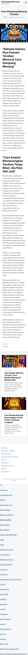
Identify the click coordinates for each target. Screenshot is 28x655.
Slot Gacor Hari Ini (6, 564)
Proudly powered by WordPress (9, 479)
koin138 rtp (3, 604)
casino (2, 544)
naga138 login (4, 589)
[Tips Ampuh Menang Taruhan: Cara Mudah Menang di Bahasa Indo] (14, 361)
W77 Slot (3, 468)
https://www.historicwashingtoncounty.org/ (13, 654)
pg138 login (4, 490)
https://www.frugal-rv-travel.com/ (10, 579)
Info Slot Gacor (5, 462)
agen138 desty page (6, 495)
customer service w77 (7, 549)
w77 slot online (5, 554)
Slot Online (5, 346)
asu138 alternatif (5, 619)
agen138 (2, 584)
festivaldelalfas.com (10, 2)
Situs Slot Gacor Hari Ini (7, 465)
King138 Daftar (5, 525)
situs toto (3, 639)
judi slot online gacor (6, 453)
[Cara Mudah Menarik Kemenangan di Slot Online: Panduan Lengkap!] (14, 403)
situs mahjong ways (6, 505)
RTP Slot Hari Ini (5, 471)
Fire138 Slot (4, 448)
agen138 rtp (4, 574)
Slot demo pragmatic (6, 559)
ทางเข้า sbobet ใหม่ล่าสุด (8, 535)
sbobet (2, 540)
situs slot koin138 (5, 629)
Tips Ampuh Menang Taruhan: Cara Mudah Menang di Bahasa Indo (13, 376)
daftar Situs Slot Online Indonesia (9, 456)
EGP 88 (2, 500)
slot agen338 (4, 594)
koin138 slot (4, 614)
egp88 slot (3, 599)
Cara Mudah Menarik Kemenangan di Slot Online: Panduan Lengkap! (13, 418)
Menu (26, 2)
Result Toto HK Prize (6, 515)
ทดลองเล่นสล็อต (5, 520)
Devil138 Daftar (5, 510)
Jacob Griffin (11, 17)
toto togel (3, 634)
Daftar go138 (4, 644)
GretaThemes (14, 480)
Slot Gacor (4, 459)
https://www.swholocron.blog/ (9, 649)
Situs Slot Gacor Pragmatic (8, 451)
